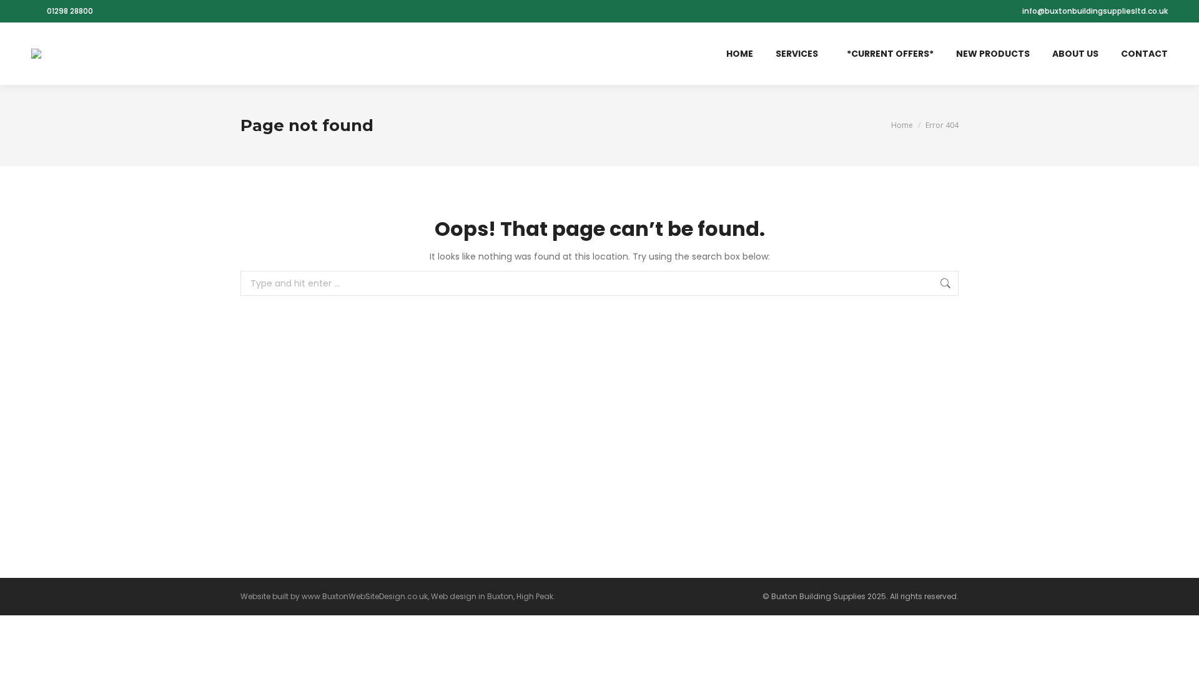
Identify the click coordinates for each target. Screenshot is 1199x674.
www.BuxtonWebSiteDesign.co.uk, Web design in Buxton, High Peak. (428, 596)
